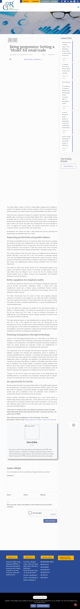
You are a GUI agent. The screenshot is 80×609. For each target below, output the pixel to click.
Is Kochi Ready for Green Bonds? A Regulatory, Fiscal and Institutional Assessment (66, 120)
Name (9, 495)
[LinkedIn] (71, 1)
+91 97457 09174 (30, 572)
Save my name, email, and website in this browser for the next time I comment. (29, 506)
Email (26, 495)
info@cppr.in (32, 580)
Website (43, 495)
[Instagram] (74, 1)
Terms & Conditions (40, 597)
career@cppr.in (33, 577)
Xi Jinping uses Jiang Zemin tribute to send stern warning (66, 69)
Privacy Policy (43, 606)
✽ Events (44, 577)
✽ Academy (45, 567)
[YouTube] (68, 1)
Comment (10, 475)
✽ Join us (44, 575)
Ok (33, 606)
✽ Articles (45, 564)
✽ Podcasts (45, 570)
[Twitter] (65, 1)
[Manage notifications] (75, 604)
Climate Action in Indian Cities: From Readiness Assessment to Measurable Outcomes (66, 49)
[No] (78, 601)
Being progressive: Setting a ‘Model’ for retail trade (40, 419)
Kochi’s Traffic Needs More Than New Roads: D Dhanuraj (66, 141)
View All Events (68, 166)
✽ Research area (47, 562)
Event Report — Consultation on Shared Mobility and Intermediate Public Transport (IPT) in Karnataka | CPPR (66, 92)
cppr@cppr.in (33, 575)
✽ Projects (45, 572)
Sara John (13, 54)
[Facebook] (61, 1)
